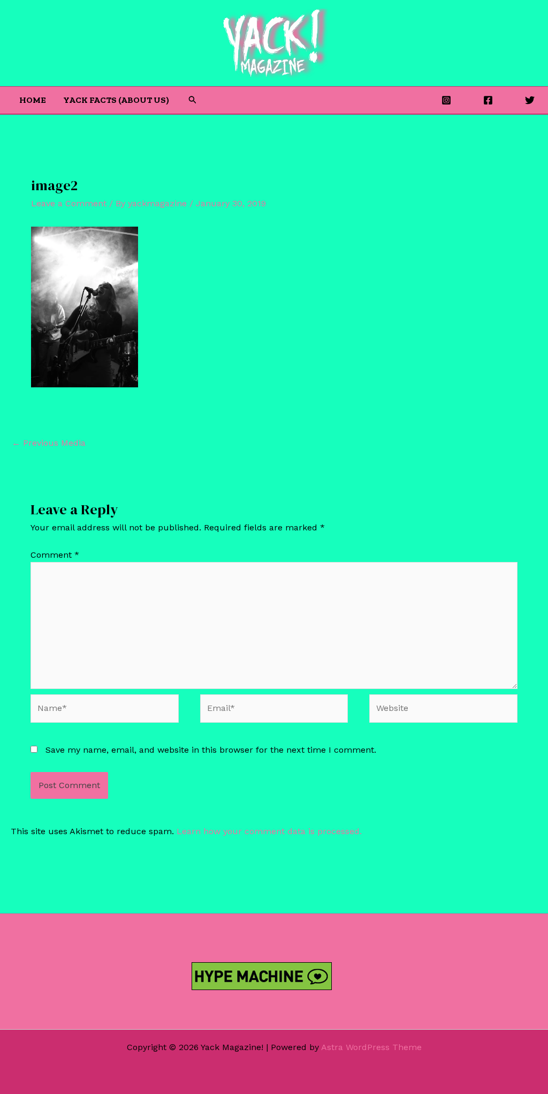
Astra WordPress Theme (371, 1047)
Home (32, 100)
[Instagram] (446, 100)
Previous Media (49, 443)
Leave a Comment (68, 203)
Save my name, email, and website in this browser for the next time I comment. (210, 750)
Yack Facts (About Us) (116, 100)
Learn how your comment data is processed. (269, 831)
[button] (192, 100)
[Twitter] (529, 100)
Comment (55, 555)
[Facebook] (488, 100)
